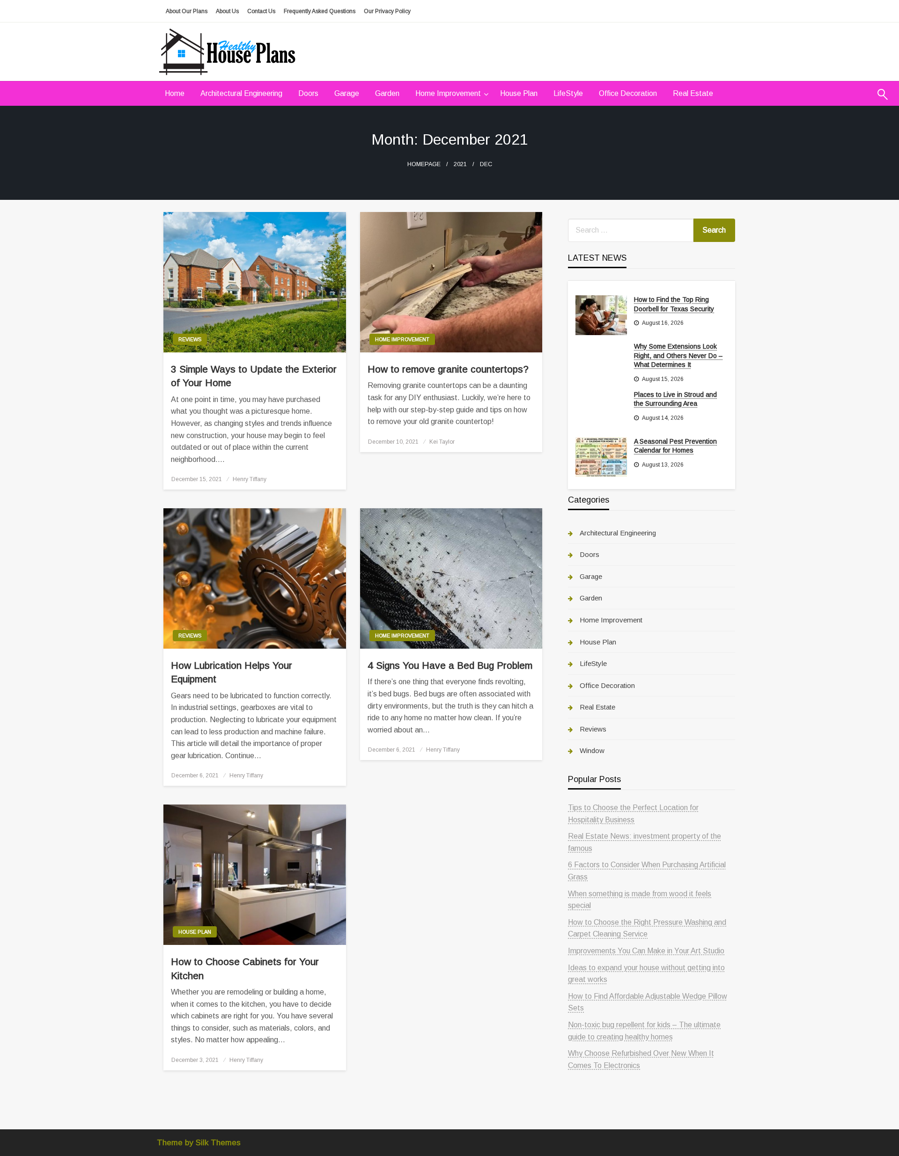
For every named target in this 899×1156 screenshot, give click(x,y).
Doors (308, 93)
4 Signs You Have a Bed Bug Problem (450, 665)
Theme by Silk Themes (199, 1142)
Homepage (424, 164)
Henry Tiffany (249, 479)
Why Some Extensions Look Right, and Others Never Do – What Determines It (678, 355)
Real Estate (693, 93)
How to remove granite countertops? (448, 369)
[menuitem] (174, 93)
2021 (460, 164)
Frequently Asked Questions (319, 11)
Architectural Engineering (241, 93)
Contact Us (261, 11)
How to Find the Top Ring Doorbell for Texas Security (674, 304)
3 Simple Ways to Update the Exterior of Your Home (254, 376)
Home (174, 93)
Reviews (189, 339)
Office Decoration (628, 93)
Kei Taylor (442, 442)
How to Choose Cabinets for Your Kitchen (245, 968)
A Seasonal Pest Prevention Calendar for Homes (675, 446)
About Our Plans (186, 11)
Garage (346, 93)
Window (592, 750)
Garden (387, 93)
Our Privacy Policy (387, 11)
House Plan (519, 93)
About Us (227, 11)
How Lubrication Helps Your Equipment (231, 672)
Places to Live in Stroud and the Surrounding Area (675, 399)
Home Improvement (448, 93)
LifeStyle (568, 93)
